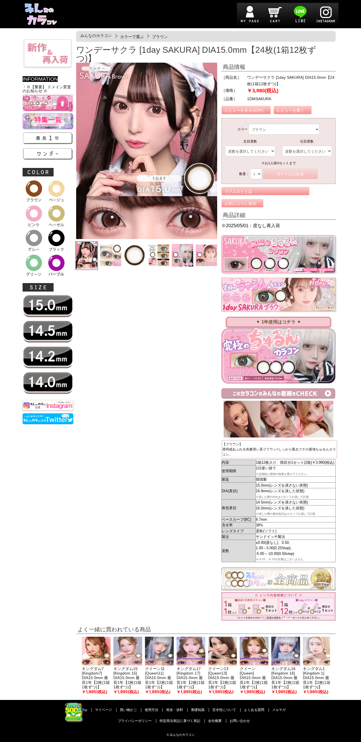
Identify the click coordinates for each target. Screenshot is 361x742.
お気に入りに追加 (240, 203)
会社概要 (215, 721)
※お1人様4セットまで (278, 163)
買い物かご (128, 710)
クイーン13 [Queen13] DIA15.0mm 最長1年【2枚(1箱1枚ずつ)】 (222, 678)
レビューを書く (290, 110)
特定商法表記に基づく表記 (180, 721)
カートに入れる (290, 174)
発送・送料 (174, 710)
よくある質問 (254, 710)
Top (84, 710)
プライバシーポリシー (135, 721)
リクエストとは (238, 191)
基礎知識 (197, 710)
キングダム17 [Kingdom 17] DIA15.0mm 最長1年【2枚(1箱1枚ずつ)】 (190, 678)
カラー (242, 129)
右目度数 (307, 141)
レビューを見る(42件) (243, 110)
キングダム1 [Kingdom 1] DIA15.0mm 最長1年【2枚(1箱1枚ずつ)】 (317, 678)
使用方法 (151, 710)
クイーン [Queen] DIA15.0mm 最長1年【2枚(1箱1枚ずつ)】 (254, 678)
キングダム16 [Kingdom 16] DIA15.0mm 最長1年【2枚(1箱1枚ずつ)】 (285, 678)
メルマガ (279, 710)
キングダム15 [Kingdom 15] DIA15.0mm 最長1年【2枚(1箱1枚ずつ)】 (127, 678)
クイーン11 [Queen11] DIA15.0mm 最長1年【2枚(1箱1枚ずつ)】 (159, 678)
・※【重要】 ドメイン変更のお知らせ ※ (47, 89)
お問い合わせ (240, 721)
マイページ (103, 710)
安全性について (224, 710)
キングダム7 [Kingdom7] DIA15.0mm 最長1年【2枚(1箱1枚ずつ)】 (96, 678)
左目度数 (250, 141)
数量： (244, 174)
